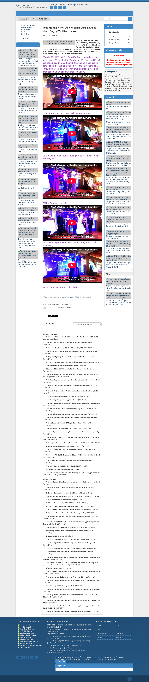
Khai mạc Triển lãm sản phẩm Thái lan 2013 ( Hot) (62, 446)
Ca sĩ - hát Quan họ (26, 631)
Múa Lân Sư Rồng (26, 643)
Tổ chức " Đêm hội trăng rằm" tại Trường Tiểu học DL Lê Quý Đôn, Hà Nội (71, 449)
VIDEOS (20, 45)
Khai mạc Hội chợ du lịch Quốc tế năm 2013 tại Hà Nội (64, 493)
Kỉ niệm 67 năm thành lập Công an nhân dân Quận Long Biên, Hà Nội (69, 551)
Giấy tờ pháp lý (111, 71)
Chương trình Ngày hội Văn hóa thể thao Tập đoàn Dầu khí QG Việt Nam (70, 357)
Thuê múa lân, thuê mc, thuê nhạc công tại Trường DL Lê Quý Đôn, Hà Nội (71, 409)
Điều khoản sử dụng (110, 659)
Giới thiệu (100, 626)
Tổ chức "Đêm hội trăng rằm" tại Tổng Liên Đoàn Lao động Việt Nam (69, 460)
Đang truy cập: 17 (23, 657)
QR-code (34, 657)
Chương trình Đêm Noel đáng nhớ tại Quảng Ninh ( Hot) (64, 506)
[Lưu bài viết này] (100, 36)
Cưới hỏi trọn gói (25, 627)
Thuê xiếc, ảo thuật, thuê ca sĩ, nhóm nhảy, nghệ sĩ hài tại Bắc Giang (69, 342)
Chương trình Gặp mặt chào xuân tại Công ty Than (63, 396)
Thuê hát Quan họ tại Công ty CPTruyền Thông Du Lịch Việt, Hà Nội (68, 423)
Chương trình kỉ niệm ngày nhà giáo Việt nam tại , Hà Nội (65, 348)
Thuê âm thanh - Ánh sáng (28, 635)
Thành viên (100, 630)
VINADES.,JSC (96, 659)
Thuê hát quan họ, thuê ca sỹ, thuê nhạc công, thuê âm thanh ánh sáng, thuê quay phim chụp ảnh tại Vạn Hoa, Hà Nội (70, 564)
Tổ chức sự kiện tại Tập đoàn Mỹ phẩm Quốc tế (62, 400)
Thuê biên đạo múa (26, 639)
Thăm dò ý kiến (102, 633)
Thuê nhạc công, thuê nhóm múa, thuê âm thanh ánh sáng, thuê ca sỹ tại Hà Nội (73, 380)
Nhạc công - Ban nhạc (27, 629)
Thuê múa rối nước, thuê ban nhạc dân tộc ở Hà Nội (118, 123)
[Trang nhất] (18, 13)
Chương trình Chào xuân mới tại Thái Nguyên (61, 500)
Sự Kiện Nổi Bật (26, 27)
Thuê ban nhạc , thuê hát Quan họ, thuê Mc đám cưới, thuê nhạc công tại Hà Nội (73, 482)
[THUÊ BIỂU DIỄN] (22, 5)
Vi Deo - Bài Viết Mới (28, 25)
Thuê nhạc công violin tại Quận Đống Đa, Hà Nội (62, 365)
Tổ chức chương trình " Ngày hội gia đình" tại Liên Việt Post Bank (68, 509)
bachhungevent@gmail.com (78, 4)
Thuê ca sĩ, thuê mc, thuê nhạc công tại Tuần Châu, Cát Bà (65, 577)
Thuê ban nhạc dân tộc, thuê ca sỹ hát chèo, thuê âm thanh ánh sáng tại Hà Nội (72, 432)
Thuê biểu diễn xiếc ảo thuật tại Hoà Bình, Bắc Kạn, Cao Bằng (66, 414)
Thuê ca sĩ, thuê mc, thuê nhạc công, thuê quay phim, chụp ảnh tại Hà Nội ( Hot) (73, 589)
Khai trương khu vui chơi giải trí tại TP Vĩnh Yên (62, 503)
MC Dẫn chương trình (27, 633)
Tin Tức (23, 36)
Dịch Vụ (23, 32)
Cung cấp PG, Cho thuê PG (29, 641)
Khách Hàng (25, 34)
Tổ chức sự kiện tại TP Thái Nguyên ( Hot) (60, 586)
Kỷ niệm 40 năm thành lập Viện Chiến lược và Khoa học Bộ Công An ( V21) (71, 385)
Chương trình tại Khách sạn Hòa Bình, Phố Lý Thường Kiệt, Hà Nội (68, 362)
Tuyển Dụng (25, 38)
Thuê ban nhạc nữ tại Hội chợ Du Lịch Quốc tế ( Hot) (63, 428)
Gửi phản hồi (61, 662)
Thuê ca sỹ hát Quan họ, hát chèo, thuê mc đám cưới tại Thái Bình (68, 443)
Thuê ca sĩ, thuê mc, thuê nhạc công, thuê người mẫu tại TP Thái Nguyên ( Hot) (72, 580)
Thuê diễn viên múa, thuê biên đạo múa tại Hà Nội (63, 466)
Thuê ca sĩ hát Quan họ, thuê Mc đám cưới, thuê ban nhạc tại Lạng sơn (70, 487)
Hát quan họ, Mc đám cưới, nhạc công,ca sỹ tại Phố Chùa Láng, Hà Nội (70, 531)
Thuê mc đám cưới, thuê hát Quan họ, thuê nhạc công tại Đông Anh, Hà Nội (71, 351)
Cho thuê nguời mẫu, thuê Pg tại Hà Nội (59, 469)
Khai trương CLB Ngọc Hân (55, 536)
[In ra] (96, 36)
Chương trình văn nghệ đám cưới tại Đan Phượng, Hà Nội (65, 513)
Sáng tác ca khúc (25, 637)
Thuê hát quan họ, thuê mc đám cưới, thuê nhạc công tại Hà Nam (68, 496)
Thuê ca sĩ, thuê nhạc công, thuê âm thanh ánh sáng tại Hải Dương (68, 611)
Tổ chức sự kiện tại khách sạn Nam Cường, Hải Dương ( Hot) (66, 548)
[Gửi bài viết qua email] (92, 36)
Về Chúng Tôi (25, 30)
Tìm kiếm (100, 637)
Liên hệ (118, 630)
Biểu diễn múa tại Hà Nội (54, 568)
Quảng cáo (119, 633)
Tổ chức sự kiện (25, 625)
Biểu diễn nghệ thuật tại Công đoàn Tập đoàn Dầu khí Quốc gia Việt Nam (70, 369)
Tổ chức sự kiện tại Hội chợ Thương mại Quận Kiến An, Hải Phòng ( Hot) (70, 543)
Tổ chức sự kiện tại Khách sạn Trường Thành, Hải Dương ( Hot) (67, 539)
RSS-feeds (119, 637)
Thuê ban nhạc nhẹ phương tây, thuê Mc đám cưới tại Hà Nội (66, 527)
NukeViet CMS (76, 659)
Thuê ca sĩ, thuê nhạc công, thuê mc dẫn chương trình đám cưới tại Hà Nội (71, 417)
